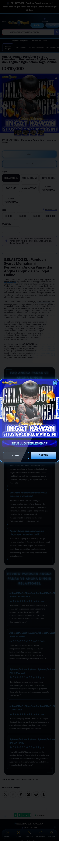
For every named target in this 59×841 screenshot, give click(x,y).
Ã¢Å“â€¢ (55, 383)
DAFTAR (43, 455)
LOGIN (15, 455)
